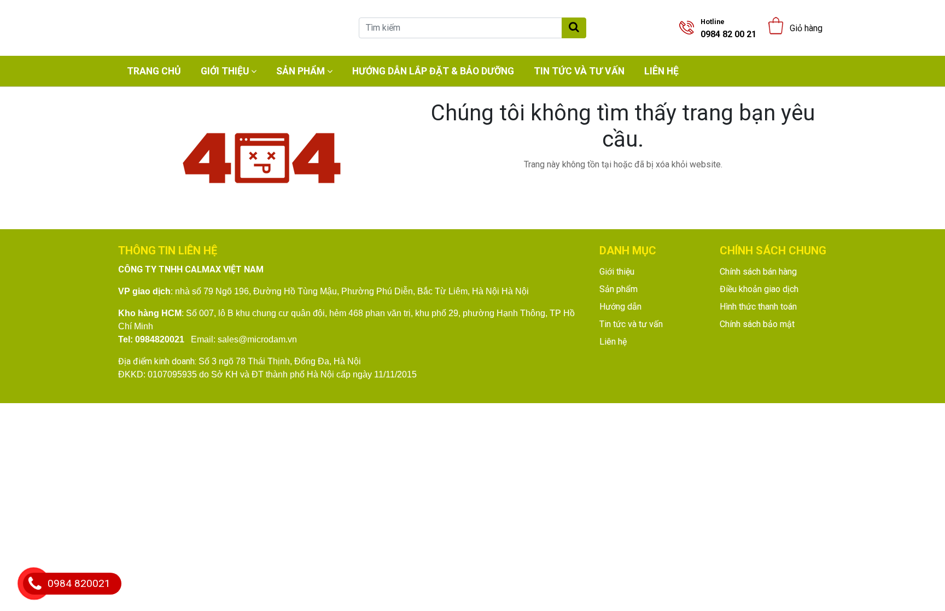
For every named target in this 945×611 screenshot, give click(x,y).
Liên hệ (661, 71)
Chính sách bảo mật (757, 324)
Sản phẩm (300, 71)
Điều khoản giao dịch (759, 289)
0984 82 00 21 (728, 28)
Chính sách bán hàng (758, 271)
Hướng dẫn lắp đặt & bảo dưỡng (433, 71)
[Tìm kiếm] (574, 28)
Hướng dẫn (620, 306)
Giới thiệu (225, 71)
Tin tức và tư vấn (579, 71)
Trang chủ (154, 71)
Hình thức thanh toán (758, 306)
